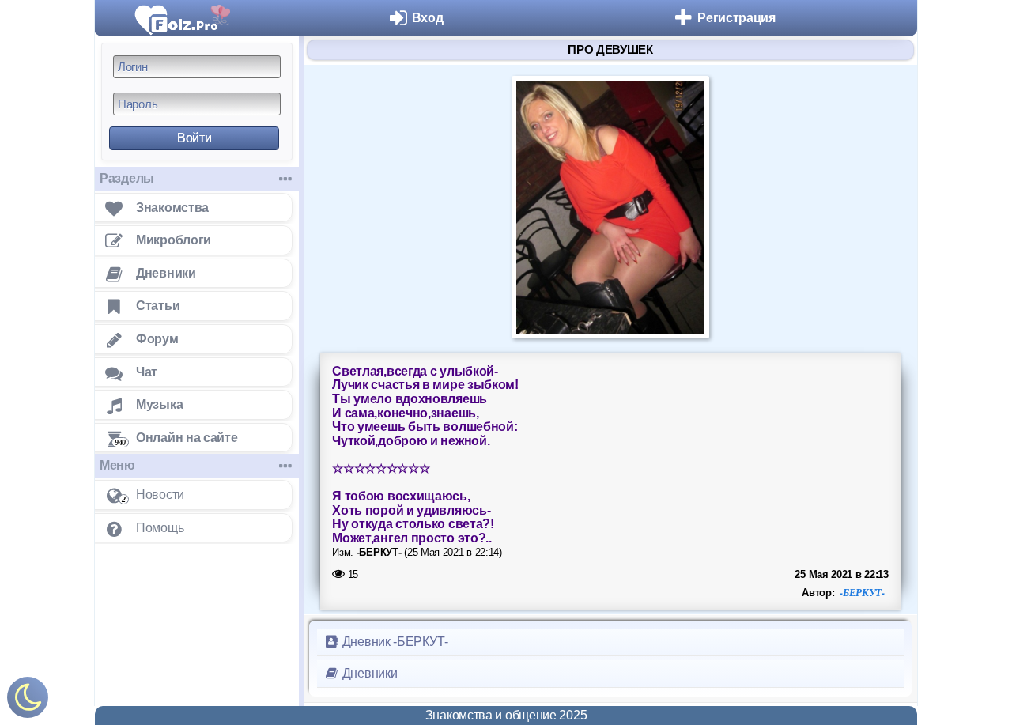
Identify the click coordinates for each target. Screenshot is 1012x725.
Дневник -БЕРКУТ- (393, 641)
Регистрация (736, 18)
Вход (428, 18)
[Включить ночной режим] (27, 701)
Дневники (368, 673)
